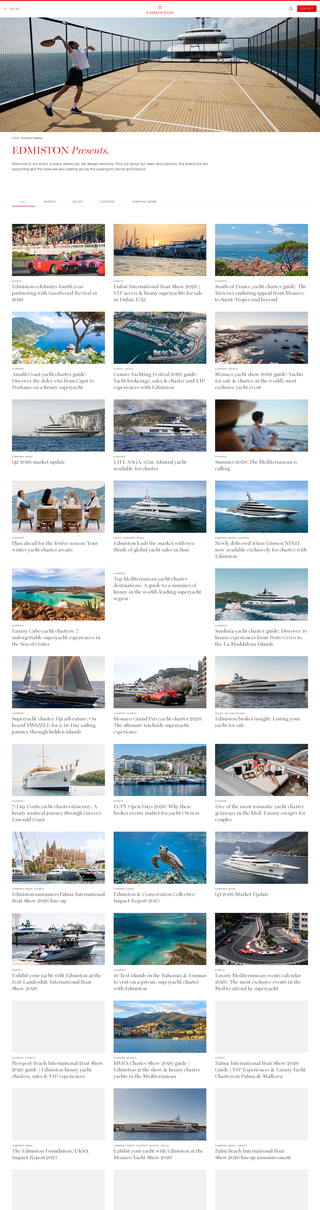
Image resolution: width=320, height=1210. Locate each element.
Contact (307, 8)
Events (50, 201)
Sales (78, 201)
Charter (107, 201)
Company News (144, 201)
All (24, 201)
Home (15, 138)
